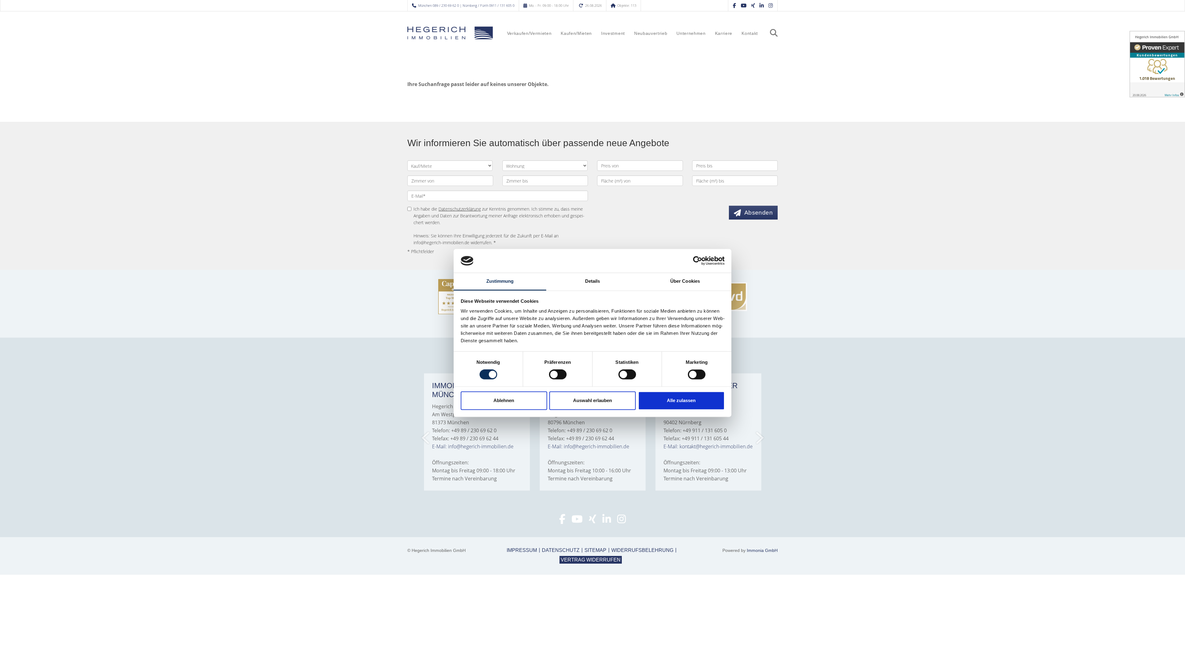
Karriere (723, 33)
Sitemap (595, 550)
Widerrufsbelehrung (642, 550)
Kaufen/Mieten (576, 33)
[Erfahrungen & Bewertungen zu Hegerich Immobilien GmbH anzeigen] (1157, 64)
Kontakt (750, 33)
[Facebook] (734, 5)
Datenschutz (561, 550)
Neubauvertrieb (650, 33)
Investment (613, 33)
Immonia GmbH (762, 550)
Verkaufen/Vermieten (529, 33)
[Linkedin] (761, 5)
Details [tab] (592, 281)
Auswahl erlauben (592, 400)
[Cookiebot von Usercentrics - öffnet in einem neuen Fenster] (698, 260)
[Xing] (753, 5)
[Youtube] (577, 520)
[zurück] (426, 438)
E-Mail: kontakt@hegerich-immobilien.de (708, 446)
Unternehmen (690, 33)
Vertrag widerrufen (591, 559)
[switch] (558, 375)
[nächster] (759, 438)
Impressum (522, 550)
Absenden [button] (758, 212)
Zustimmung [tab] (500, 281)
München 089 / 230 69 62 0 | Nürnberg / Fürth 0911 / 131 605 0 (466, 5)
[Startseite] (450, 33)
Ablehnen (503, 400)
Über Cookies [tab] (685, 281)
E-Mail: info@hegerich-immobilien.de (473, 446)
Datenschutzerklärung (460, 209)
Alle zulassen (681, 400)
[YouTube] (743, 5)
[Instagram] (770, 5)
